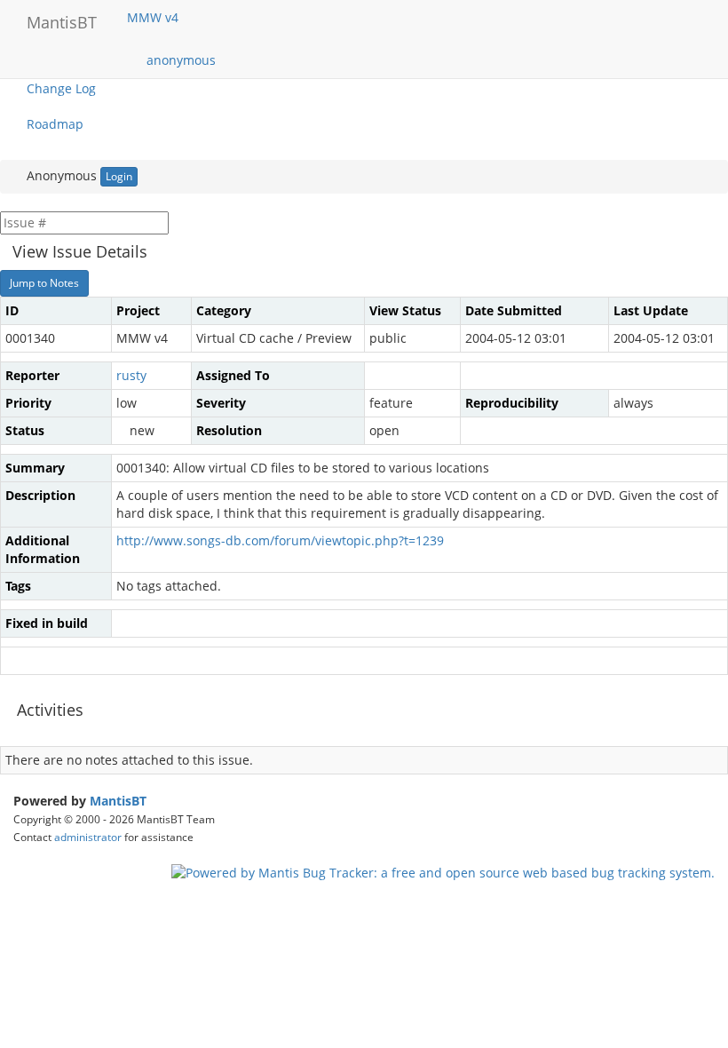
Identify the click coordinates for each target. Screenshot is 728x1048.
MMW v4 (154, 17)
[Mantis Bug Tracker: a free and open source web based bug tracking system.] (443, 871)
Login (119, 176)
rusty (131, 375)
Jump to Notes (44, 282)
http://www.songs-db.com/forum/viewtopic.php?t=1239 (280, 540)
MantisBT (118, 800)
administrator (88, 837)
